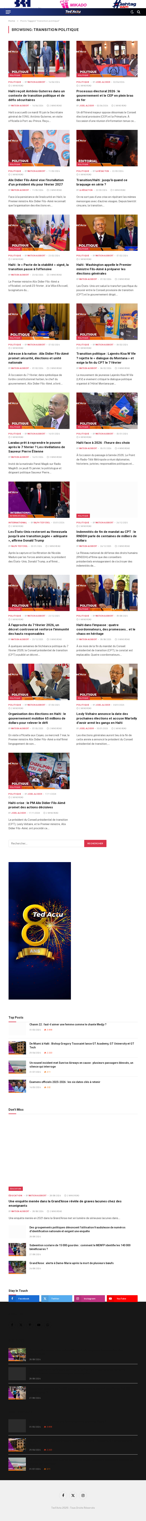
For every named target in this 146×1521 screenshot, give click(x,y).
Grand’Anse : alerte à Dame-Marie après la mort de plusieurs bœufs (71, 1263)
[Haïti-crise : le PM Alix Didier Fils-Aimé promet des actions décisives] (39, 771)
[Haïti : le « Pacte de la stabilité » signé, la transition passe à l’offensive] (39, 233)
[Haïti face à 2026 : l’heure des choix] (107, 410)
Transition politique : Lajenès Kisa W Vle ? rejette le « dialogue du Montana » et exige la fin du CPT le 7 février (106, 358)
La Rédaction (102, 171)
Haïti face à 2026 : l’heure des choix (103, 443)
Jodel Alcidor (103, 82)
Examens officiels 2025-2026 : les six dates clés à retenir (64, 1081)
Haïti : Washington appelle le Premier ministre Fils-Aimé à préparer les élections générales (104, 269)
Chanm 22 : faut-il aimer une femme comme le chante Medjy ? (67, 1024)
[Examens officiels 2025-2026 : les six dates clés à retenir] (17, 1086)
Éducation (15, 1189)
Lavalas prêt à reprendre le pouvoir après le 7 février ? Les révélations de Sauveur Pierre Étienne (36, 447)
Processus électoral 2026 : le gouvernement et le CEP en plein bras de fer (104, 95)
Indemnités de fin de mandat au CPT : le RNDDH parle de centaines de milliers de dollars (106, 536)
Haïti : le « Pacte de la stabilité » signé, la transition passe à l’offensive (38, 267)
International (18, 516)
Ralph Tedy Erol (42, 523)
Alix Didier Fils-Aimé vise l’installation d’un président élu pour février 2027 (36, 182)
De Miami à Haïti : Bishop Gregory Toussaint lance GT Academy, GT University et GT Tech (81, 1045)
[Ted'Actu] (73, 12)
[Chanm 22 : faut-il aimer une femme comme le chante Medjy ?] (17, 1028)
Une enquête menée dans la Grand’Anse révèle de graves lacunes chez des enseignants (65, 1203)
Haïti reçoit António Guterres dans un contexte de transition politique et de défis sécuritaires (36, 95)
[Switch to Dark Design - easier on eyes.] (132, 12)
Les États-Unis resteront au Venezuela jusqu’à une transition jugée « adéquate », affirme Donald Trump (37, 536)
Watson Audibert (36, 82)
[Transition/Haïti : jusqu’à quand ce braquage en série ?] (107, 148)
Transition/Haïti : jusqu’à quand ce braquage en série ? (101, 182)
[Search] (138, 12)
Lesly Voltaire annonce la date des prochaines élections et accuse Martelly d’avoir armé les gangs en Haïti (106, 718)
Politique (15, 75)
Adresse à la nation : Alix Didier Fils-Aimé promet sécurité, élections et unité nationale (38, 358)
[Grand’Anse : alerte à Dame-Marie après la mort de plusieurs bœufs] (17, 1267)
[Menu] (8, 12)
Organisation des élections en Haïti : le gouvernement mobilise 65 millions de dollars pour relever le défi (37, 718)
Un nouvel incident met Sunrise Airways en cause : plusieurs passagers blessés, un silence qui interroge (81, 1064)
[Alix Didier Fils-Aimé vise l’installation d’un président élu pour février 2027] (39, 148)
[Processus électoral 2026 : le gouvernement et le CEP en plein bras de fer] (107, 59)
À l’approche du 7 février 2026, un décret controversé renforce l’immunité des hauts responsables (38, 629)
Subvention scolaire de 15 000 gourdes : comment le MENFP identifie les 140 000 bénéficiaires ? (79, 1247)
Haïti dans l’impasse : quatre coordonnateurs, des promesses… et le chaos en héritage (105, 629)
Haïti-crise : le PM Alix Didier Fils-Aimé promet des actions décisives (36, 805)
